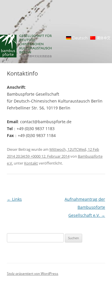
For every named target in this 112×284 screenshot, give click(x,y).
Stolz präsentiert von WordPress (32, 273)
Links (14, 199)
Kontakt (31, 163)
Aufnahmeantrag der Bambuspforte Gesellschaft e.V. (85, 207)
